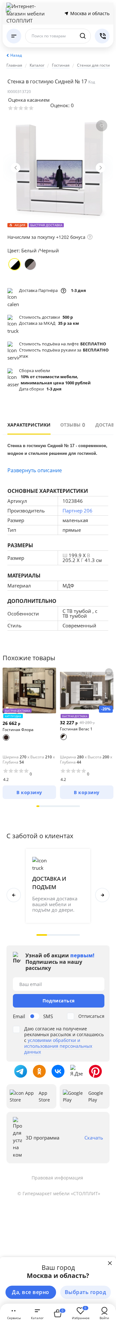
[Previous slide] (15, 168)
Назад (16, 55)
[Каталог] (13, 36)
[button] (38, 806)
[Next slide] (100, 168)
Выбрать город (85, 1292)
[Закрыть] (110, 1263)
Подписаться (59, 1001)
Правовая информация (57, 1178)
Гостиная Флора (18, 729)
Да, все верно (30, 1292)
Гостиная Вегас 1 (76, 729)
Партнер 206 (77, 510)
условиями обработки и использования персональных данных (58, 1046)
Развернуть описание (34, 470)
